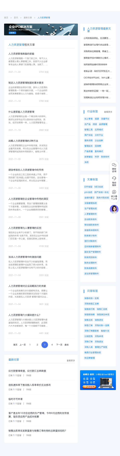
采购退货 (99, 341)
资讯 (16, 17)
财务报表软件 (90, 268)
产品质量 (88, 151)
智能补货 (105, 330)
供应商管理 (89, 357)
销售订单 (88, 325)
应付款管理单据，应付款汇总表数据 (27, 370)
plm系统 (88, 192)
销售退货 (99, 319)
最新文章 (28, 17)
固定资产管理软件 (92, 251)
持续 (95, 124)
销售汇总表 (102, 309)
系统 (86, 162)
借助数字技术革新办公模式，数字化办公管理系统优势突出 (97, 58)
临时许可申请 (15, 399)
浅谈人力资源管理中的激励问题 (24, 256)
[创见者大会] (41, 25)
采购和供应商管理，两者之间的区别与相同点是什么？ (97, 51)
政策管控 (88, 156)
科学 (97, 156)
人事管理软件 (90, 213)
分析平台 (99, 135)
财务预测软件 (90, 257)
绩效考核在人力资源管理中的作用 (26, 169)
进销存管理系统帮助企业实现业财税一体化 (97, 84)
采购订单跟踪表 (91, 330)
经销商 (98, 145)
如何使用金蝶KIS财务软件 (95, 64)
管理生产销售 (101, 347)
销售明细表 (89, 314)
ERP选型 (88, 186)
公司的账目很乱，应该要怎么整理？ (97, 38)
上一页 (23, 344)
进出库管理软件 (91, 273)
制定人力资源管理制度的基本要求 (26, 82)
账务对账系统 (103, 197)
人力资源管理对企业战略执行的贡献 (27, 286)
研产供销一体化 (101, 192)
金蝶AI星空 (89, 197)
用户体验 (88, 135)
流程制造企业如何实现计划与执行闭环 (97, 97)
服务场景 (88, 140)
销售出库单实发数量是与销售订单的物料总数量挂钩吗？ (37, 430)
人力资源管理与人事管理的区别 (24, 227)
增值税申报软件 (91, 230)
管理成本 (88, 145)
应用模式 (99, 129)
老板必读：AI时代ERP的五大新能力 (98, 71)
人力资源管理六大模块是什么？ (24, 315)
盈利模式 (99, 151)
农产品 (87, 124)
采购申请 (99, 336)
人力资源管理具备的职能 (21, 53)
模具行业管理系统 (92, 352)
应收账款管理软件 (92, 246)
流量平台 (105, 118)
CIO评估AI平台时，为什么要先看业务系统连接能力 (98, 77)
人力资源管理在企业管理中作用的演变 (28, 198)
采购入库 (88, 347)
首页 (6, 17)
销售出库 (88, 319)
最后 (67, 344)
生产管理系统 (90, 208)
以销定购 (88, 336)
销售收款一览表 (91, 298)
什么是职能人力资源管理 (21, 111)
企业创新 (99, 140)
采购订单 (88, 341)
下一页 (59, 344)
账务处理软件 (90, 262)
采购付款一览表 (102, 325)
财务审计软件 (90, 235)
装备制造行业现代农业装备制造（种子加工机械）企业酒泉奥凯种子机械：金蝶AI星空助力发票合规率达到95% (98, 44)
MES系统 (99, 186)
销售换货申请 (103, 314)
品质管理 (103, 124)
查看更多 (71, 360)
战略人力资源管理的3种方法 (23, 140)
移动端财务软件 (91, 224)
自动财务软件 (90, 219)
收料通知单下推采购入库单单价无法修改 (29, 385)
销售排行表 (89, 309)
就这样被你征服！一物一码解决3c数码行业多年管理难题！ (97, 91)
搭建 (97, 118)
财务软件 (105, 156)
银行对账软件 (90, 241)
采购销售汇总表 (91, 303)
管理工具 (88, 129)
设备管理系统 (90, 203)
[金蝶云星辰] (98, 371)
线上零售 (88, 118)
